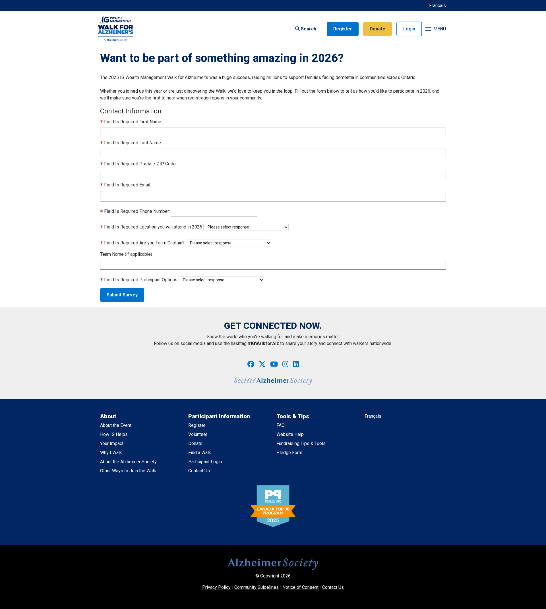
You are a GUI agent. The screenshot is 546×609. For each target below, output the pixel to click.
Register (342, 29)
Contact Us (199, 470)
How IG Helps (114, 434)
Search (308, 29)
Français (437, 5)
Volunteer (197, 434)
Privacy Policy (216, 587)
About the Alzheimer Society (128, 461)
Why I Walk (111, 452)
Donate (377, 29)
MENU (439, 29)
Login (409, 29)
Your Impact (111, 443)
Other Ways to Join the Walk (128, 470)
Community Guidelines (256, 587)
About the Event (115, 425)
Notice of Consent (300, 587)
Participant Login (205, 461)
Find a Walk (199, 452)
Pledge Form (289, 452)
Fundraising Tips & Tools (301, 443)
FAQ (280, 425)
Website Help (290, 434)
